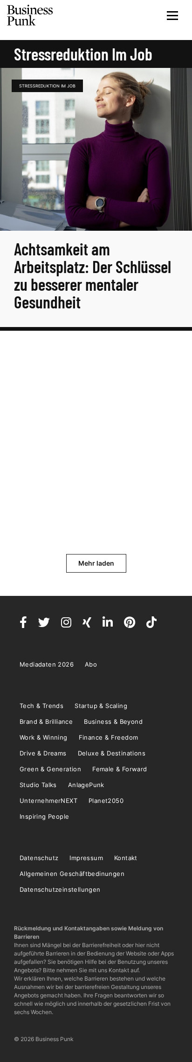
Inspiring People (44, 816)
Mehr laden (96, 563)
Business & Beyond (113, 721)
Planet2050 (106, 800)
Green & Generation (50, 769)
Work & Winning (44, 737)
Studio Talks (38, 784)
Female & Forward (119, 769)
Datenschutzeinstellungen (60, 889)
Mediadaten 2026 (47, 664)
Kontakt (125, 858)
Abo (91, 664)
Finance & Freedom (108, 737)
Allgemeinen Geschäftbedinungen (72, 873)
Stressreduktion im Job (47, 85)
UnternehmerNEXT (48, 800)
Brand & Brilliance (46, 721)
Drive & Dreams (43, 753)
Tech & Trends (41, 705)
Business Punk (30, 15)
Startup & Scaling (101, 705)
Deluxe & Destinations (111, 753)
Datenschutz (39, 858)
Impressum (86, 858)
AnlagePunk (86, 784)
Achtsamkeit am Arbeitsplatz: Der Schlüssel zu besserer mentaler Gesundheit (92, 275)
